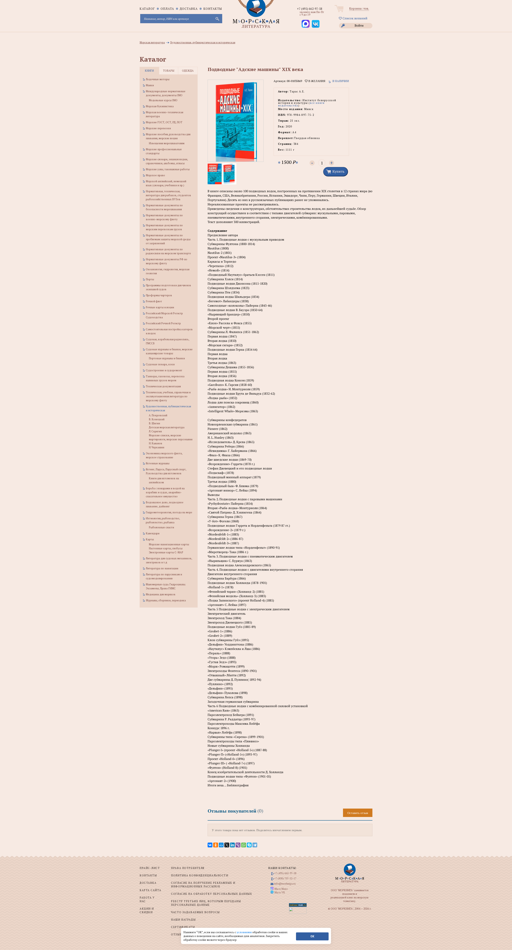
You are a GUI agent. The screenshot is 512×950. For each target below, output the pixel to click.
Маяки (150, 85)
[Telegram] (254, 845)
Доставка (189, 9)
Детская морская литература (166, 427)
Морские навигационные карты (169, 544)
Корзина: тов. (359, 8)
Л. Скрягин (155, 431)
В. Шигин (154, 423)
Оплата (167, 9)
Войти (359, 25)
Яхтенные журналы (157, 463)
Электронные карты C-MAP (166, 552)
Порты (150, 279)
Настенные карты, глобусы (165, 548)
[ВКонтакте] (210, 845)
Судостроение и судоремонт (164, 370)
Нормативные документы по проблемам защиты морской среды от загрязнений (168, 239)
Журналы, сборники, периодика (166, 600)
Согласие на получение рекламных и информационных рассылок (203, 884)
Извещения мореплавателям (166, 143)
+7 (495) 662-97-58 (309, 9)
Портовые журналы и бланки (167, 358)
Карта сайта (150, 890)
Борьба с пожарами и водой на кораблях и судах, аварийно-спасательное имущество (165, 492)
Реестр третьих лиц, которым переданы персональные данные (206, 903)
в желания (316, 81)
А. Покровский (158, 415)
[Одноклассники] (215, 845)
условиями (244, 932)
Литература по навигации (162, 568)
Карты (150, 539)
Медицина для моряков (160, 594)
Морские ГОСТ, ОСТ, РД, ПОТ (164, 122)
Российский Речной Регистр (163, 323)
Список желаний (354, 18)
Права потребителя (187, 868)
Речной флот (154, 301)
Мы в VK (279, 892)
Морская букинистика (160, 106)
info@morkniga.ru (285, 883)
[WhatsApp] (243, 845)
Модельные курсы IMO (163, 100)
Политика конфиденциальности (199, 875)
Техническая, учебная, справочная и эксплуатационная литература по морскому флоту (168, 396)
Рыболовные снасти (161, 527)
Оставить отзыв (357, 813)
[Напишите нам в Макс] (306, 24)
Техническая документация (163, 386)
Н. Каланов (155, 443)
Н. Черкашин (156, 447)
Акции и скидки (147, 910)
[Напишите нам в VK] (316, 24)
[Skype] (249, 845)
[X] (226, 845)
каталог (147, 9)
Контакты (212, 9)
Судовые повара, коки (160, 364)
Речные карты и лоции (160, 307)
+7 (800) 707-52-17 (285, 878)
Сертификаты (183, 927)
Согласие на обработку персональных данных (211, 894)
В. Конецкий (156, 419)
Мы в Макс (281, 889)
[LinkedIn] (232, 845)
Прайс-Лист (150, 868)
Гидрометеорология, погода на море (169, 512)
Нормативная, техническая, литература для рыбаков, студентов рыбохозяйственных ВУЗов (168, 195)
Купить (338, 171)
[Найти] (217, 18)
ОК (312, 936)
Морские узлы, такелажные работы (168, 169)
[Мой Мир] (221, 845)
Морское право (155, 175)
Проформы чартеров (159, 295)
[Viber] (238, 845)
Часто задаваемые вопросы (195, 912)
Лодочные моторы (157, 79)
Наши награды (183, 919)
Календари (152, 533)
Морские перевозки (158, 128)
